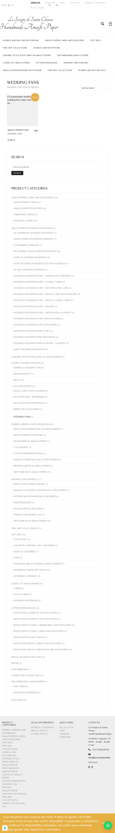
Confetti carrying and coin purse (34, 545)
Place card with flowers (29, 391)
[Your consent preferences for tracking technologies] (5, 828)
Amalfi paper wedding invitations (22, 70)
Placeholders (22, 386)
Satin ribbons (19, 669)
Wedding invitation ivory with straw (35, 325)
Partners (65, 737)
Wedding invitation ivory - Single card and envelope (45, 294)
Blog (62, 3)
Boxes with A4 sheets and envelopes (36, 613)
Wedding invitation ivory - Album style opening (42, 276)
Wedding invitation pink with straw (34, 337)
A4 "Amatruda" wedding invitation (33, 233)
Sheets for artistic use (28, 514)
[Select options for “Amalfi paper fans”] (37, 130)
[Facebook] (2, 5)
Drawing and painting (76, 62)
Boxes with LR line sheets (29, 637)
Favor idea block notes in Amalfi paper (37, 564)
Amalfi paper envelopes (28, 208)
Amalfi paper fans (18, 130)
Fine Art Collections (15, 48)
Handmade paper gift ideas (30, 570)
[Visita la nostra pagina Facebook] (89, 767)
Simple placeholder (26, 409)
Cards (17, 588)
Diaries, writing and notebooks (21, 40)
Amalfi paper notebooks (28, 435)
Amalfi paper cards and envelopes (64, 40)
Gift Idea (95, 40)
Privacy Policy (39, 730)
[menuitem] (50, 5)
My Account (37, 8)
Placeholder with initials (29, 403)
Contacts (75, 3)
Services (35, 3)
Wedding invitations (26, 600)
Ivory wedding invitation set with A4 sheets (40, 263)
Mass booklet (22, 374)
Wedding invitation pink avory (32, 331)
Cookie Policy (39, 734)
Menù (17, 380)
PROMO (15, 663)
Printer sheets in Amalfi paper (32, 466)
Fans (16, 557)
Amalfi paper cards (25, 202)
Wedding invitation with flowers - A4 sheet (39, 343)
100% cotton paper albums (29, 484)
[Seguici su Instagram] (92, 767)
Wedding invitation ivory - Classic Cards (38, 282)
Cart (62, 730)
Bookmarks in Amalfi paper (30, 441)
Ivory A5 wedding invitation (30, 257)
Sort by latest (87, 88)
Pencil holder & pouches (26, 657)
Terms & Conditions (94, 3)
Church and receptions (46, 48)
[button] (108, 825)
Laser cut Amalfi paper (16, 62)
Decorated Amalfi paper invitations (35, 251)
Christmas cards (24, 214)
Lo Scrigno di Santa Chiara (30, 23)
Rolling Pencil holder (27, 508)
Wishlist (64, 734)
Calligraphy (21, 447)
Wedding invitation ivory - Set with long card (41, 288)
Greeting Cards (23, 220)
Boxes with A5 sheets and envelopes (36, 619)
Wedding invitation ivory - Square (34, 306)
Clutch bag (20, 539)
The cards (20, 686)
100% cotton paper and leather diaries (37, 429)
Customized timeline (26, 245)
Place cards (21, 594)
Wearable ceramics (25, 576)
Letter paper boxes (47, 62)
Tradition (50, 3)
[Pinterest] (9, 5)
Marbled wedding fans (27, 367)
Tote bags (17, 700)
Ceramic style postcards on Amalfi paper (27, 55)
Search (17, 173)
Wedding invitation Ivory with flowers (37, 318)
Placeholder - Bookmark (29, 397)
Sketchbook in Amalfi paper (30, 472)
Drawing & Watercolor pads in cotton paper (40, 490)
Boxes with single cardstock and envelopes (41, 649)
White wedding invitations (29, 349)
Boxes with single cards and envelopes (38, 643)
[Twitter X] (12, 5)
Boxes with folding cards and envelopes (39, 631)
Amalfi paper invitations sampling (33, 239)
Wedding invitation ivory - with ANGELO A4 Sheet (42, 312)
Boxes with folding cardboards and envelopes (42, 625)
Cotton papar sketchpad (28, 453)
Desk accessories (24, 551)
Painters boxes (23, 502)
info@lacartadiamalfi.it (99, 757)
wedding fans (14, 134)
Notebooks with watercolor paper (35, 496)
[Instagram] (5, 5)
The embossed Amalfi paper (72, 55)
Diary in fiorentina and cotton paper (36, 459)
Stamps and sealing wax (91, 70)
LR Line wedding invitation (29, 269)
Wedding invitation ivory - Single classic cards (42, 300)
